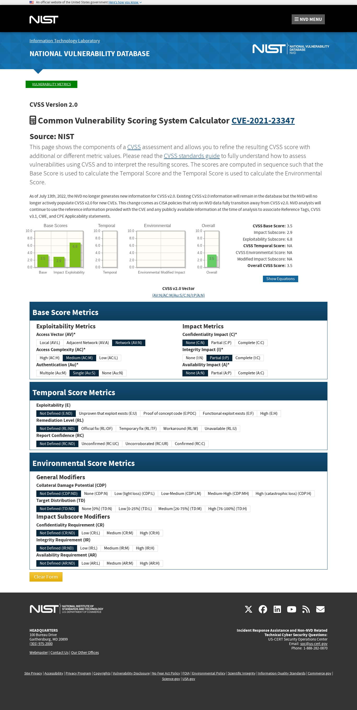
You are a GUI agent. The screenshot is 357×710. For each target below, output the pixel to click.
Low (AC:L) (108, 357)
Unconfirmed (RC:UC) (100, 443)
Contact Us (59, 652)
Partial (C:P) (221, 342)
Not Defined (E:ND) (56, 413)
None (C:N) (195, 342)
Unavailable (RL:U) (221, 428)
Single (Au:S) (84, 373)
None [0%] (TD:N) (97, 508)
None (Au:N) (112, 373)
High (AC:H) (50, 357)
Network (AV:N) (129, 342)
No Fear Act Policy (166, 673)
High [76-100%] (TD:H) (227, 508)
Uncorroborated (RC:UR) (146, 443)
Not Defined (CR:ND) (57, 533)
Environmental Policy (209, 673)
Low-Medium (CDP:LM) (181, 493)
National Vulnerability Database (90, 53)
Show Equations (280, 278)
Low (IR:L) (88, 548)
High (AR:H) (150, 563)
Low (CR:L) (91, 533)
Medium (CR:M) (120, 533)
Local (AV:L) (50, 342)
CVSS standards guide (192, 156)
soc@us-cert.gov (313, 643)
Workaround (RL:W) (180, 428)
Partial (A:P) (221, 373)
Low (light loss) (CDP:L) (134, 493)
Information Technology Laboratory (65, 41)
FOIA (186, 673)
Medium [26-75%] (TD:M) (180, 508)
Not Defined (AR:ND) (57, 563)
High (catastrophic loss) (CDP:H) (283, 493)
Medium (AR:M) (120, 563)
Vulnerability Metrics (51, 84)
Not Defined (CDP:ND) (59, 493)
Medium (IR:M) (116, 548)
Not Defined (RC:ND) (57, 443)
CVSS (134, 147)
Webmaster (39, 652)
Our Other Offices (85, 652)
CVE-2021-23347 (263, 120)
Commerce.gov (319, 673)
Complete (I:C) (247, 357)
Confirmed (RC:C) (190, 443)
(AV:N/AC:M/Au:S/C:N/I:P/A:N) (178, 295)
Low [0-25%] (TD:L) (135, 508)
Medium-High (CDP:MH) (228, 493)
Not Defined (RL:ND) (57, 428)
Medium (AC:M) (79, 357)
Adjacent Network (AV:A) (88, 342)
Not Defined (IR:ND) (57, 548)
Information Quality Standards (282, 673)
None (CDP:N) (96, 493)
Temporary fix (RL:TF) (138, 428)
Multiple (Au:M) (53, 373)
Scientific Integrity (242, 673)
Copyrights (102, 673)
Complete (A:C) (251, 373)
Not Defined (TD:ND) (57, 508)
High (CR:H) (150, 533)
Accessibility (53, 673)
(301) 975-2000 (41, 643)
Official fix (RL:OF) (97, 428)
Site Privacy (33, 673)
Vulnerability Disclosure (131, 673)
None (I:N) (194, 357)
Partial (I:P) (219, 357)
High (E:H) (269, 413)
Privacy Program (78, 673)
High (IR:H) (145, 548)
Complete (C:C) (251, 342)
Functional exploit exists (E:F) (228, 413)
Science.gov (171, 678)
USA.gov (188, 678)
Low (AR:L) (91, 563)
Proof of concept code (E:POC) (169, 413)
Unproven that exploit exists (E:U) (108, 413)
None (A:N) (195, 373)
